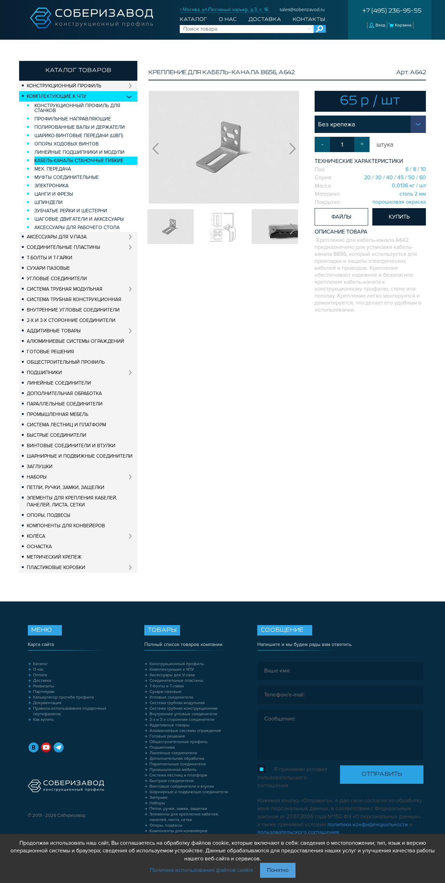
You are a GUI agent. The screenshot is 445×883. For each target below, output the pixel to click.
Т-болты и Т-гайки (49, 258)
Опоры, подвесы (48, 515)
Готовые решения (50, 352)
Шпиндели (48, 202)
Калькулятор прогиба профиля (63, 697)
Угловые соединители (57, 279)
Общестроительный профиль (66, 362)
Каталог (193, 19)
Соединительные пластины (63, 247)
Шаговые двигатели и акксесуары (79, 219)
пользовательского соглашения (298, 832)
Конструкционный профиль (64, 86)
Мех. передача (52, 169)
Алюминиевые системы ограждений (75, 341)
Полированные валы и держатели (79, 127)
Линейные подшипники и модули (79, 152)
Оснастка (39, 547)
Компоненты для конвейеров (66, 526)
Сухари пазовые (48, 268)
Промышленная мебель (57, 414)
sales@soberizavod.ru (302, 10)
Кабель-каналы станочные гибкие (78, 161)
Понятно (278, 870)
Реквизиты (43, 686)
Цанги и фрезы (53, 194)
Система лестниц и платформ (66, 425)
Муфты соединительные (66, 177)
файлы (341, 216)
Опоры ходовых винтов (66, 144)
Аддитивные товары (54, 331)
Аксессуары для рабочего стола (77, 227)
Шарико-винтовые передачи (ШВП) (78, 136)
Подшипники (44, 373)
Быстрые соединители (56, 435)
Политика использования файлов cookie (201, 870)
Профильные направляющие (72, 119)
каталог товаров (78, 70)
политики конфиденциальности (367, 824)
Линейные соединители (59, 383)
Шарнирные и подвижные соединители (79, 456)
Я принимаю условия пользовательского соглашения (292, 777)
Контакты (309, 19)
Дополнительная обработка (64, 393)
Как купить (43, 719)
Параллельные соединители (65, 404)
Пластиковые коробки (56, 567)
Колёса (36, 536)
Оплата (40, 675)
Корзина (403, 25)
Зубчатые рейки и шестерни (70, 211)
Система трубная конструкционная (74, 299)
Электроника (51, 186)
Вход (380, 25)
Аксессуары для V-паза (57, 237)
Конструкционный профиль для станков (77, 108)
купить (399, 216)
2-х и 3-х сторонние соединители (71, 320)
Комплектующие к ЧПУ (57, 96)
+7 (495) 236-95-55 (391, 11)
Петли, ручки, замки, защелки (65, 487)
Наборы (37, 477)
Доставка (265, 19)
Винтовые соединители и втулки (71, 446)
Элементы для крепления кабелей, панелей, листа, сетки (72, 501)
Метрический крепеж (54, 557)
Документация (47, 702)
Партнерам (44, 691)
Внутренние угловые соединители (73, 310)
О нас (228, 19)
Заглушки (39, 467)
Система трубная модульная (65, 289)
